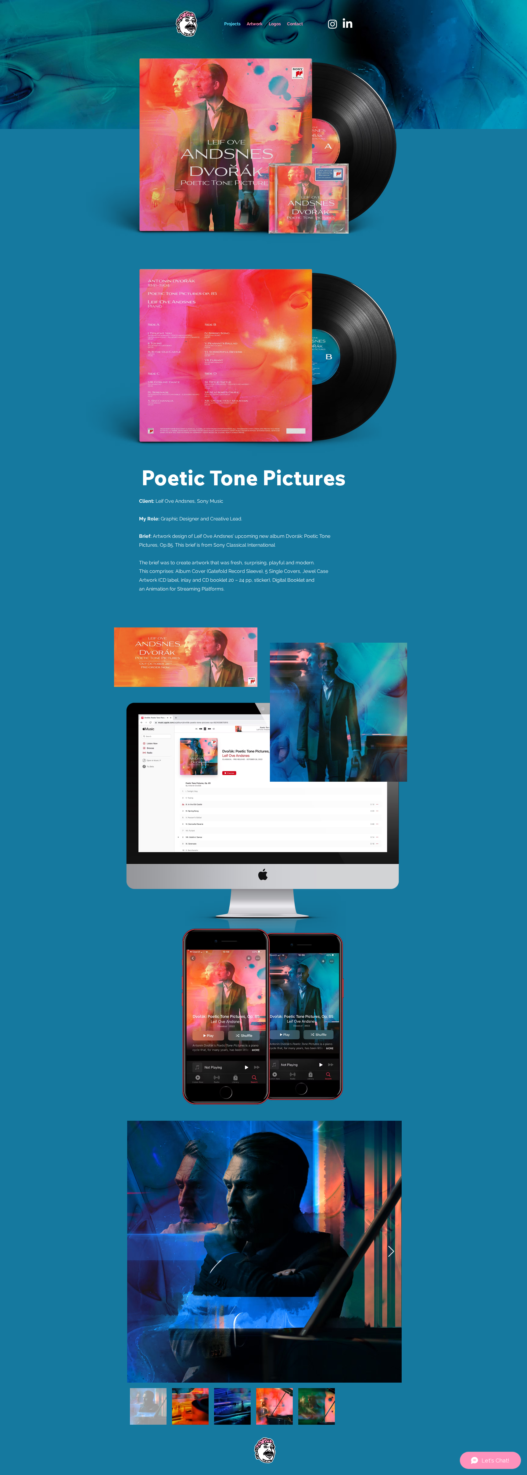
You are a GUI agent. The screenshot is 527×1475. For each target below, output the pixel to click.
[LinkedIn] (347, 24)
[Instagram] (333, 24)
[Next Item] (391, 1252)
